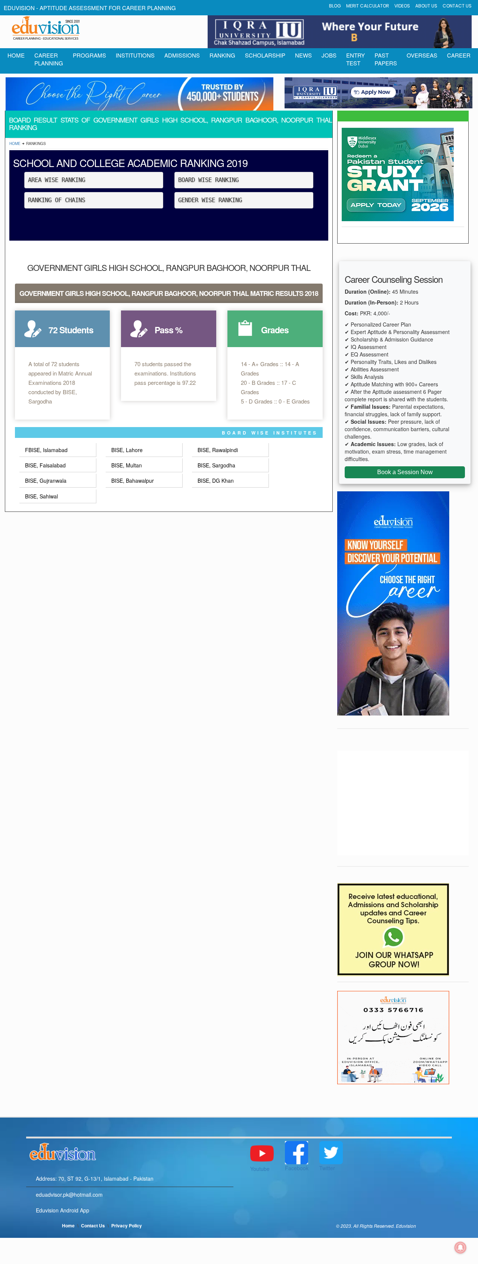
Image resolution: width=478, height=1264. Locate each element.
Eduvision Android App (62, 1210)
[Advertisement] (402, 803)
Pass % (168, 330)
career (459, 55)
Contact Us (457, 6)
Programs (89, 55)
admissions (182, 55)
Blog (335, 6)
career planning (48, 59)
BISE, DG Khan (216, 480)
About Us (426, 6)
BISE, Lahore (127, 450)
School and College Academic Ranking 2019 (130, 162)
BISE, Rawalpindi (218, 450)
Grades (275, 330)
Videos (402, 6)
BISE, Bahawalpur (132, 480)
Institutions (135, 55)
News (303, 55)
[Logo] (129, 1150)
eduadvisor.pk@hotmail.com (69, 1194)
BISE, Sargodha (216, 465)
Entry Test (355, 59)
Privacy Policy (126, 1225)
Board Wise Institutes (270, 432)
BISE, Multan (126, 465)
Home (15, 143)
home (16, 55)
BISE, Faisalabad (45, 465)
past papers (386, 59)
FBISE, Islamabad (46, 450)
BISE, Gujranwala (45, 480)
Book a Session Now (405, 472)
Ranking (222, 55)
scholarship (265, 55)
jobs (329, 55)
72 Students (71, 330)
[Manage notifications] (460, 1248)
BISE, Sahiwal (41, 496)
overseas (422, 55)
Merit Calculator (367, 6)
